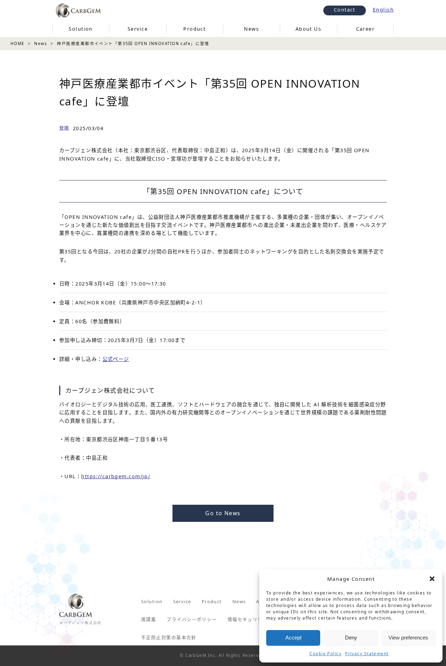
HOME (17, 43)
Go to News (222, 513)
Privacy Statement (367, 654)
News (40, 43)
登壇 (64, 128)
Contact (344, 9)
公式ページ (115, 359)
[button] (432, 578)
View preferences (408, 638)
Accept (293, 638)
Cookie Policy (325, 654)
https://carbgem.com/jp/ (115, 476)
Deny (351, 638)
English (383, 9)
